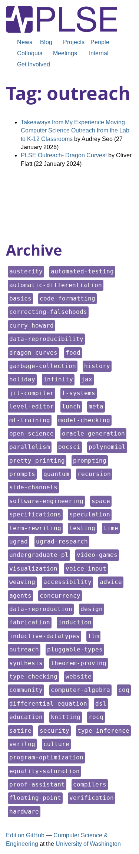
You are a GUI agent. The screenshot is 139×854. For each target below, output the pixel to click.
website (79, 676)
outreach (24, 649)
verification (91, 797)
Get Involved (33, 64)
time (111, 528)
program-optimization (46, 757)
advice (111, 581)
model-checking (84, 420)
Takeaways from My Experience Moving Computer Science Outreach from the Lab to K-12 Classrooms (75, 130)
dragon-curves (33, 352)
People (99, 42)
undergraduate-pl (39, 554)
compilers (89, 784)
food (73, 352)
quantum (57, 473)
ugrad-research (62, 541)
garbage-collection (42, 365)
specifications (35, 514)
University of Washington (88, 844)
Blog (46, 42)
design (92, 608)
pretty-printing (37, 460)
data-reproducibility (46, 338)
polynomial (107, 446)
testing (83, 528)
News (24, 42)
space (101, 501)
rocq (96, 716)
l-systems (78, 393)
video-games (97, 554)
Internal (99, 53)
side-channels (33, 487)
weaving (23, 581)
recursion (94, 473)
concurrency (59, 595)
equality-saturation (44, 771)
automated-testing (82, 271)
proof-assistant (37, 784)
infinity (58, 379)
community (26, 689)
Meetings (65, 53)
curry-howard (31, 325)
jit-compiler (31, 393)
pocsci (70, 446)
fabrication (29, 622)
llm (93, 636)
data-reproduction (40, 608)
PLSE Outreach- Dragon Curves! (64, 155)
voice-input (85, 568)
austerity (26, 271)
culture (57, 744)
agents (21, 595)
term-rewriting (35, 528)
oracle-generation (93, 433)
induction (75, 622)
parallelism (29, 446)
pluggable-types (75, 649)
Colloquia (30, 53)
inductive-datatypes (44, 636)
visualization (33, 568)
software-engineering (46, 501)
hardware (24, 811)
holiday (23, 379)
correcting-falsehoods (48, 311)
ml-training (29, 420)
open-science (31, 433)
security (54, 730)
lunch (72, 406)
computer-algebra (80, 689)
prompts (23, 473)
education (26, 716)
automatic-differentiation (55, 285)
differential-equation (48, 703)
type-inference (103, 730)
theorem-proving (78, 663)
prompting (89, 460)
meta (96, 406)
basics (21, 298)
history (98, 365)
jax (87, 379)
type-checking (33, 676)
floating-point (35, 797)
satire (21, 730)
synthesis (26, 663)
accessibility (67, 581)
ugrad (19, 541)
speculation (89, 514)
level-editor (31, 406)
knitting (65, 716)
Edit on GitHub (25, 835)
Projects (74, 42)
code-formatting (67, 298)
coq (124, 689)
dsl (101, 703)
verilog (23, 744)
